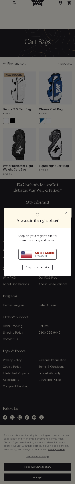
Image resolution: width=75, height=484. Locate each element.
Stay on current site (37, 267)
